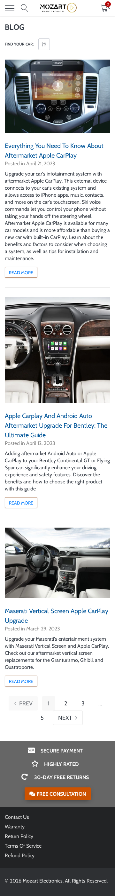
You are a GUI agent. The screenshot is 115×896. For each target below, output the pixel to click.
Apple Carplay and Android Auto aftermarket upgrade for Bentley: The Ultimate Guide (56, 425)
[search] (24, 8)
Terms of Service (23, 846)
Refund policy (19, 855)
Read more (21, 272)
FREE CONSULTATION (61, 794)
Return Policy (19, 836)
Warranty (15, 827)
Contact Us (17, 817)
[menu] (9, 8)
